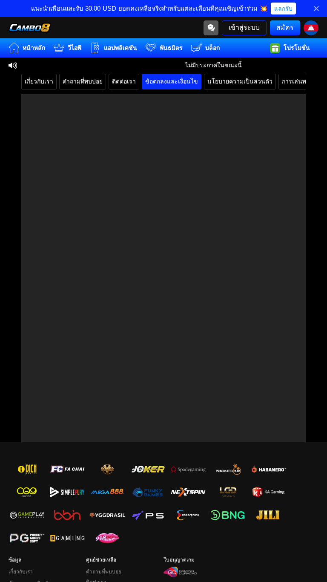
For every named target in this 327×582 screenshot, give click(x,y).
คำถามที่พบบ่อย (83, 81)
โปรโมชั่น (297, 47)
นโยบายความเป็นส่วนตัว (239, 81)
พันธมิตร (171, 47)
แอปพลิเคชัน (120, 47)
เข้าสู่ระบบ (244, 27)
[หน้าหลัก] (30, 27)
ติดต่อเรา (124, 81)
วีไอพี (74, 47)
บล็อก (212, 47)
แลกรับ (283, 8)
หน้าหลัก (34, 47)
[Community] (211, 27)
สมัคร (285, 27)
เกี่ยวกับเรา (39, 81)
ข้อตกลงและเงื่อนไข (171, 81)
